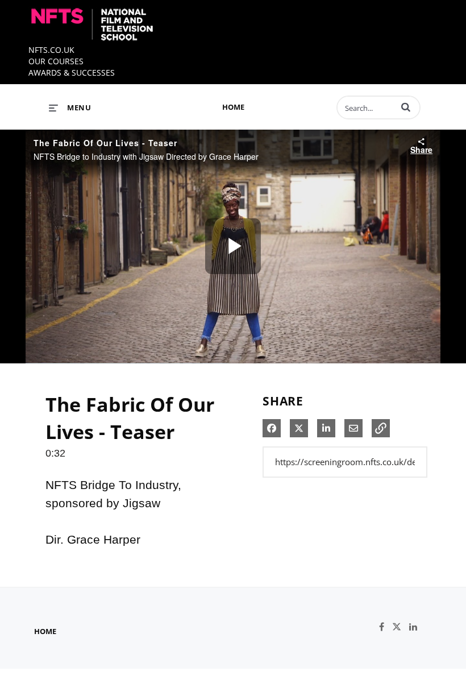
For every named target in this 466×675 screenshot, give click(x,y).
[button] (406, 107)
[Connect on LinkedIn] (416, 627)
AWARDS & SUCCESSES (71, 72)
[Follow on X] (400, 627)
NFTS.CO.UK (51, 49)
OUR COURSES (56, 61)
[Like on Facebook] (385, 627)
